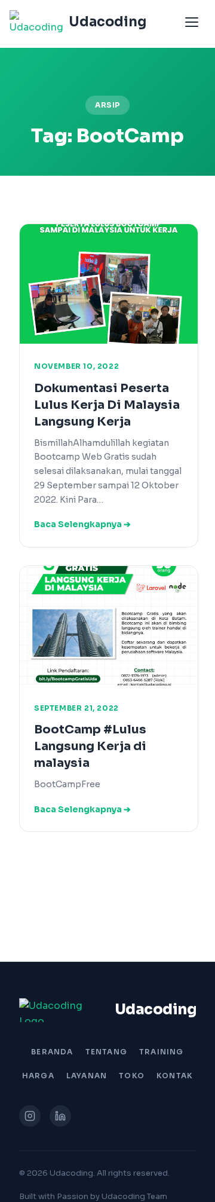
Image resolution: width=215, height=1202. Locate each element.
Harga (38, 1075)
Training (161, 1051)
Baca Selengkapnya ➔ (82, 524)
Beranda (52, 1051)
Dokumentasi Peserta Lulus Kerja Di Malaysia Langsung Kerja (107, 405)
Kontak (174, 1075)
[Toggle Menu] (191, 22)
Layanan (86, 1075)
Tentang (106, 1051)
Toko (132, 1075)
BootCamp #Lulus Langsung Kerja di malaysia (90, 746)
